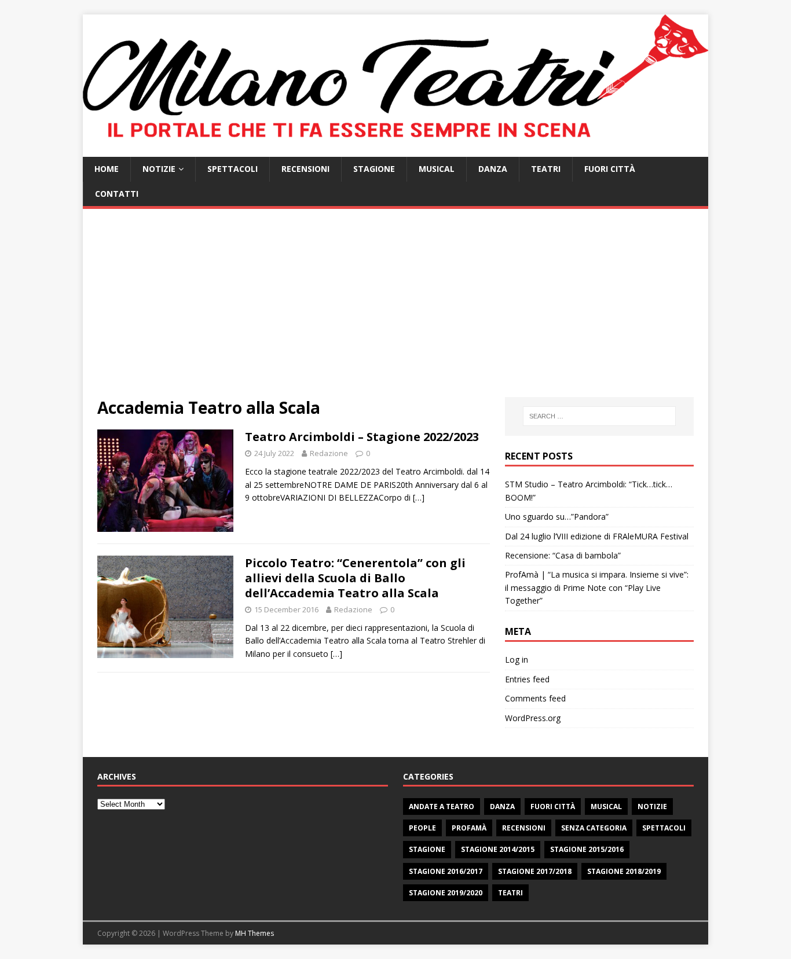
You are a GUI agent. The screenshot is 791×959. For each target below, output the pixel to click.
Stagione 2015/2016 (587, 849)
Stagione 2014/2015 (497, 849)
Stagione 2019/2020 (445, 893)
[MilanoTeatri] (395, 150)
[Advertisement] (395, 310)
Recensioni (305, 168)
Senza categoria (594, 828)
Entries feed (527, 679)
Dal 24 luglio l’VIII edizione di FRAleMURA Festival (597, 536)
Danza (492, 168)
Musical (437, 168)
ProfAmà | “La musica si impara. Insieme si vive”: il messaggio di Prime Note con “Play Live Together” (597, 587)
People (422, 828)
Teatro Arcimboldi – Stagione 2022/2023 (362, 436)
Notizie (158, 168)
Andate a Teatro (441, 806)
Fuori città (609, 168)
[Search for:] (599, 416)
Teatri (546, 168)
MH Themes (254, 933)
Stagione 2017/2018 (535, 871)
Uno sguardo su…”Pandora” (557, 516)
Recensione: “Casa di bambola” (563, 555)
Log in (516, 659)
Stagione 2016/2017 (445, 871)
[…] (418, 497)
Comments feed (535, 698)
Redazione (329, 453)
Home (106, 168)
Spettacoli (232, 168)
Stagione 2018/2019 (624, 871)
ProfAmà (469, 828)
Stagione (374, 168)
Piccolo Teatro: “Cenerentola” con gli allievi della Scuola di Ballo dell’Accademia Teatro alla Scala (355, 578)
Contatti (116, 193)
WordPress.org (533, 717)
